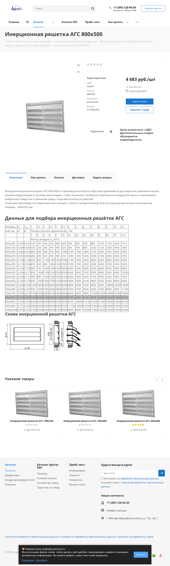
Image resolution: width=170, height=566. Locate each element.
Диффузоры (12, 475)
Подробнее (28, 560)
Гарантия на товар (48, 487)
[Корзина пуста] (161, 20)
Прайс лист (77, 464)
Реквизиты (76, 479)
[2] (91, 64)
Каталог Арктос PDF (48, 466)
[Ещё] (137, 22)
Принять (140, 554)
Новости (74, 475)
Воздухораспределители (20, 479)
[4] (97, 64)
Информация (77, 470)
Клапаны (10, 484)
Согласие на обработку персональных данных (88, 536)
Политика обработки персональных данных (32, 536)
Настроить (41, 560)
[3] (94, 64)
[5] (101, 64)
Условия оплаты (47, 478)
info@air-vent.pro (117, 510)
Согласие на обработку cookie (135, 536)
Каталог (10, 464)
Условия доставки (48, 482)
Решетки (10, 470)
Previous (157, 380)
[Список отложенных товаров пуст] (154, 20)
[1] (88, 64)
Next (162, 380)
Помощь (42, 473)
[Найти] (93, 8)
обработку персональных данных (140, 478)
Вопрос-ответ (77, 484)
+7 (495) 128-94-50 (124, 7)
